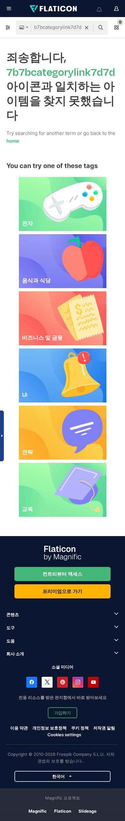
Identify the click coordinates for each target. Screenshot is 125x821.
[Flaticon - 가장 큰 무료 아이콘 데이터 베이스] (54, 8)
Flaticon (62, 811)
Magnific (38, 811)
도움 (10, 640)
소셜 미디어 (62, 666)
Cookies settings (64, 734)
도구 (10, 627)
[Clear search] (86, 28)
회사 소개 (15, 653)
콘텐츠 (12, 614)
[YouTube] (93, 682)
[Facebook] (31, 682)
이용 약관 (19, 727)
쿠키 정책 (80, 727)
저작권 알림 (104, 727)
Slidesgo (87, 811)
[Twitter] (47, 682)
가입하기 (62, 712)
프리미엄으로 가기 (62, 591)
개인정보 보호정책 (49, 727)
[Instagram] (77, 682)
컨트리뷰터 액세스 (62, 574)
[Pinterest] (62, 682)
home (12, 141)
